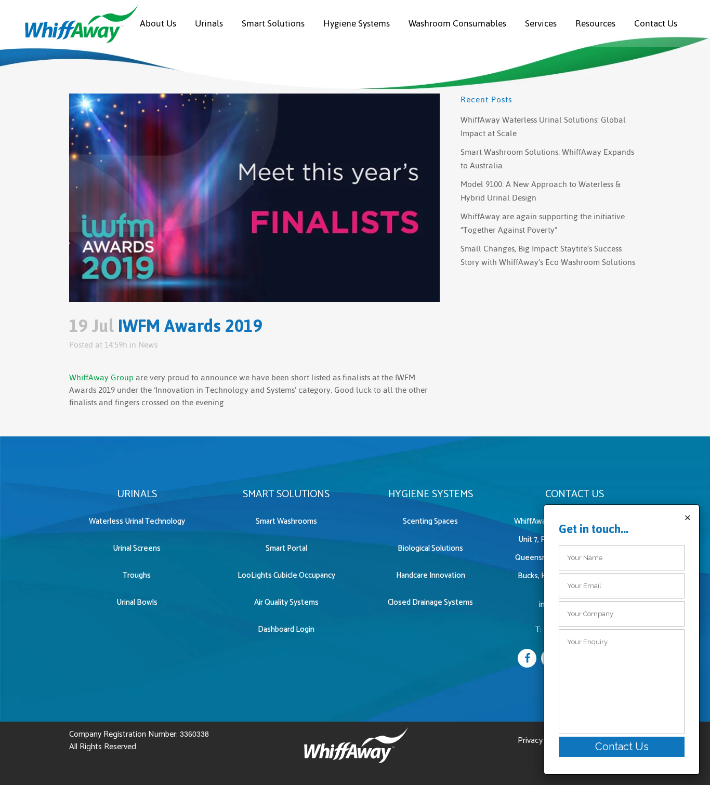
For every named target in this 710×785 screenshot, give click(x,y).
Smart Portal (286, 548)
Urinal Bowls (136, 602)
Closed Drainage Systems (430, 602)
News (147, 345)
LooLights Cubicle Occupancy (286, 575)
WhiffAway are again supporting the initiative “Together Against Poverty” (543, 223)
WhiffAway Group (101, 377)
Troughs (137, 575)
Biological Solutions (430, 548)
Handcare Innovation (430, 575)
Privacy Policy (542, 741)
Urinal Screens (137, 548)
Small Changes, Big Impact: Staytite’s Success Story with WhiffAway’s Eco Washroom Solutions (548, 255)
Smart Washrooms (286, 521)
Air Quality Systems (286, 602)
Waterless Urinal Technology (137, 521)
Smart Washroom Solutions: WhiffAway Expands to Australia (547, 159)
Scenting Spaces (430, 521)
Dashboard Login (286, 629)
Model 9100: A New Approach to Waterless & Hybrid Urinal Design (541, 191)
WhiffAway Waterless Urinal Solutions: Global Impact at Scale (543, 126)
